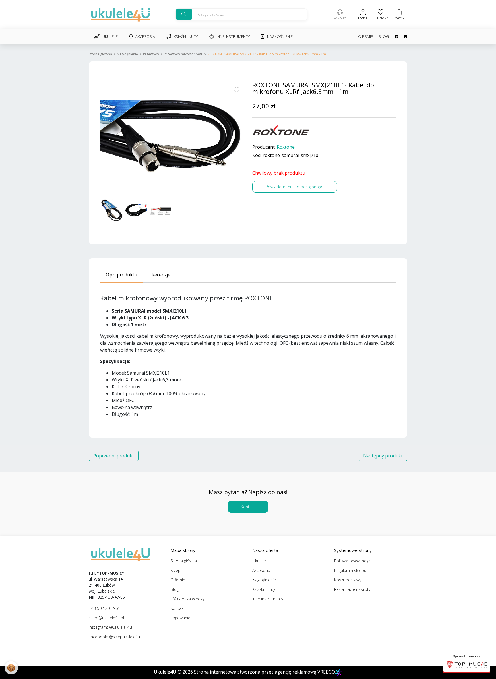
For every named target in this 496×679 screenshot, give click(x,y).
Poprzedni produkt (113, 456)
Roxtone (286, 147)
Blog (384, 36)
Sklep (175, 570)
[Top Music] (466, 662)
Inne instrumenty (233, 36)
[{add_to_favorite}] (236, 89)
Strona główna (100, 54)
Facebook (393, 37)
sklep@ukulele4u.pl (106, 617)
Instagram (402, 37)
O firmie (365, 36)
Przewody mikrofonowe (183, 54)
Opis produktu (121, 274)
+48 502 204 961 (104, 608)
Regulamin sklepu (350, 570)
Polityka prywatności (352, 561)
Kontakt (248, 506)
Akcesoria (145, 36)
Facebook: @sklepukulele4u (114, 636)
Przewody (151, 54)
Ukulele (110, 36)
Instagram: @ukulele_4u (110, 627)
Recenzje (161, 274)
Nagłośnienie (280, 36)
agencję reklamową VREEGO (305, 672)
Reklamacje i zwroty (352, 589)
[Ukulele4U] (120, 14)
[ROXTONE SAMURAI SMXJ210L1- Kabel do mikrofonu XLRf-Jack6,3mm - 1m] (172, 139)
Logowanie (180, 617)
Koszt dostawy (347, 580)
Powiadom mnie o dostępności (295, 186)
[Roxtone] (281, 130)
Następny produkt (383, 456)
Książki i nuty (186, 36)
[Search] (184, 14)
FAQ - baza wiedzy (187, 599)
